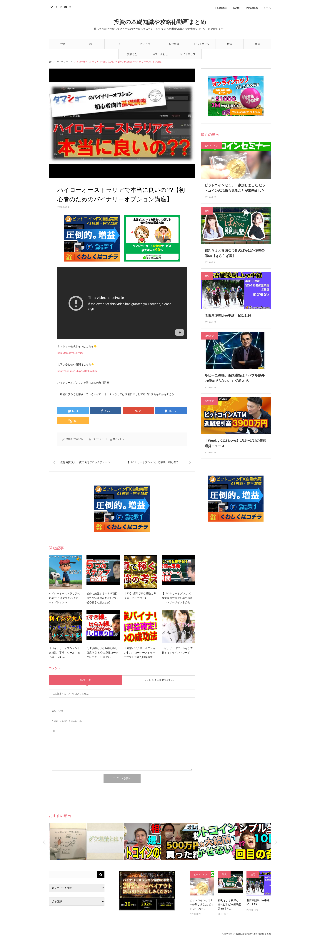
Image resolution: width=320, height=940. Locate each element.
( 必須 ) (58, 711)
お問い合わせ (160, 54)
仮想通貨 (174, 44)
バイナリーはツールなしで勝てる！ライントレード (177, 650)
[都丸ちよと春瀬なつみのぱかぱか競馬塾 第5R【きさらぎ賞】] (230, 883)
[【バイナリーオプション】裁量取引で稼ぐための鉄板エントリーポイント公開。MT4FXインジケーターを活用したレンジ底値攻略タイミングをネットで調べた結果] (178, 572)
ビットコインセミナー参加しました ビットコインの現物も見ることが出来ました (235, 187)
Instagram (252, 7)
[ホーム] (50, 61)
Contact (65, 6)
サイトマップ (188, 54)
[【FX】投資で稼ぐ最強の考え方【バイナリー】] (140, 572)
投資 (63, 44)
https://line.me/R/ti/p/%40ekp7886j (77, 370)
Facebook (221, 7)
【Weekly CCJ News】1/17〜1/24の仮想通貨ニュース (235, 443)
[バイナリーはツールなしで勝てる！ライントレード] (178, 626)
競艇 (257, 44)
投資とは (132, 54)
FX (118, 44)
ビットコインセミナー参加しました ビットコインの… (202, 904)
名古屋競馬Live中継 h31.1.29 (228, 315)
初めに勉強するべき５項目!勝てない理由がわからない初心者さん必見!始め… (102, 598)
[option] (67, 841)
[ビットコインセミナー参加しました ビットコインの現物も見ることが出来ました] (202, 883)
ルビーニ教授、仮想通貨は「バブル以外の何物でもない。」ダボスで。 (235, 378)
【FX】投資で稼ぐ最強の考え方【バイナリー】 (140, 595)
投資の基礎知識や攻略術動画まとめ (160, 22)
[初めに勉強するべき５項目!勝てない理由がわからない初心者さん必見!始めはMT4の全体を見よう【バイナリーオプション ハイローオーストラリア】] (103, 572)
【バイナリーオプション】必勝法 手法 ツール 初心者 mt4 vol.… (64, 653)
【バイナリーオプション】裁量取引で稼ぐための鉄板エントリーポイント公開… (177, 598)
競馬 (229, 44)
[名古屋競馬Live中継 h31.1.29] (258, 883)
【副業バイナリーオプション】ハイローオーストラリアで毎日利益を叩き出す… (139, 653)
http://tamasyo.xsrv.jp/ (70, 352)
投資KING (78, 439)
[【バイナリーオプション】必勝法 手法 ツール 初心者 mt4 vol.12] (65, 626)
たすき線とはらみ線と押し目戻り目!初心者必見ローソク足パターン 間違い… (102, 653)
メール (267, 7)
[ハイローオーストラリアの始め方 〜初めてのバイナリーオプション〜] (65, 572)
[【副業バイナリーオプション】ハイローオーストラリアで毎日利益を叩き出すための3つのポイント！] (140, 626)
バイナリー (146, 44)
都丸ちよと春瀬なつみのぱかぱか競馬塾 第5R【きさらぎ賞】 (235, 253)
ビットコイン (202, 44)
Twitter (236, 7)
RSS (69, 6)
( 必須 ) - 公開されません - (68, 721)
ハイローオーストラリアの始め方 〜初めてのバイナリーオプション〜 (65, 598)
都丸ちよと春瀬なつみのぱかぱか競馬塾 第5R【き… (229, 904)
